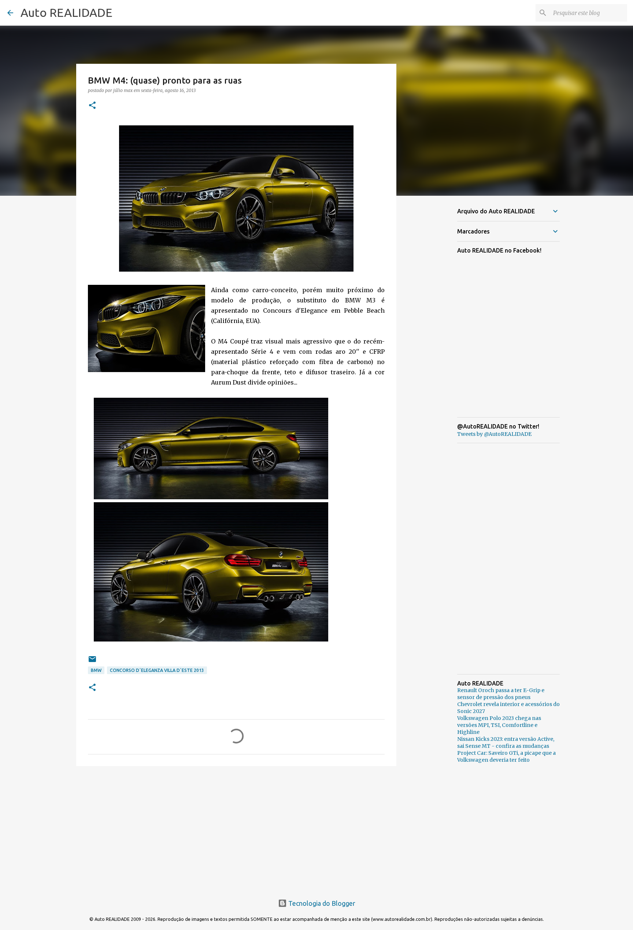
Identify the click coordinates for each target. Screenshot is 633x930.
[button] (92, 106)
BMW (96, 670)
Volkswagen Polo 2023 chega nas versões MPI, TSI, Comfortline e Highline (499, 725)
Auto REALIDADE (66, 12)
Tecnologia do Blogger (321, 903)
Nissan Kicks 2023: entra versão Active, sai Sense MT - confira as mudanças (505, 742)
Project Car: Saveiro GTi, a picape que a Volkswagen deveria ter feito (506, 756)
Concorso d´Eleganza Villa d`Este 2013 (157, 670)
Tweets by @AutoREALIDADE (494, 434)
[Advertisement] (236, 828)
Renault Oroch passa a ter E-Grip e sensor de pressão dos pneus (500, 694)
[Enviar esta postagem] (92, 661)
